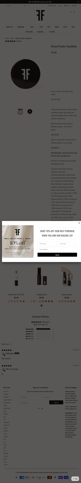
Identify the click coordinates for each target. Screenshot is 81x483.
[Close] (79, 223)
